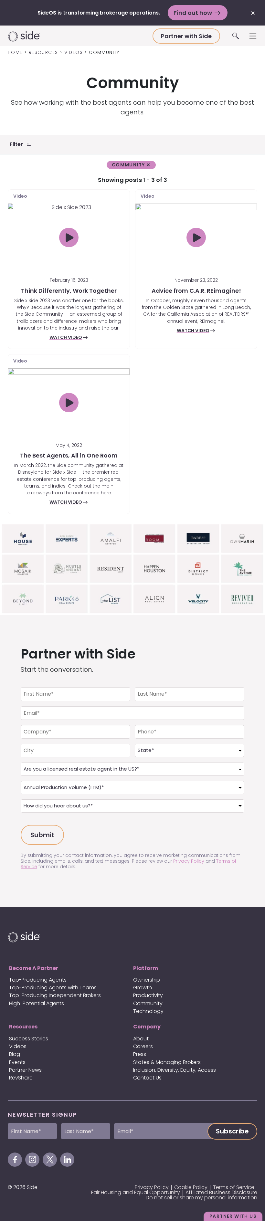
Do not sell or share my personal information (201, 1197)
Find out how (193, 13)
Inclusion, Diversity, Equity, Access (174, 1070)
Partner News (25, 1070)
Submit (42, 834)
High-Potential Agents (36, 1003)
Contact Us (147, 1077)
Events (17, 1062)
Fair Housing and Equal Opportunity (135, 1192)
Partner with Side (186, 36)
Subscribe (232, 1131)
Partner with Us (233, 1216)
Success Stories (28, 1038)
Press (139, 1054)
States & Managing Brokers (167, 1062)
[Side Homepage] (80, 36)
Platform (145, 968)
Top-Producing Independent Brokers (55, 995)
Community (148, 1003)
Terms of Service (233, 1187)
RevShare (21, 1077)
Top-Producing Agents (38, 980)
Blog (14, 1054)
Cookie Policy (190, 1187)
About (141, 1038)
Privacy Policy (188, 861)
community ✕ (131, 165)
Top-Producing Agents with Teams (53, 987)
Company (147, 1026)
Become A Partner (33, 968)
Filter (18, 144)
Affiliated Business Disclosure (221, 1192)
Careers (143, 1046)
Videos (17, 1046)
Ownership (146, 980)
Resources (23, 1026)
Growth (142, 987)
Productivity (148, 995)
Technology (148, 1011)
